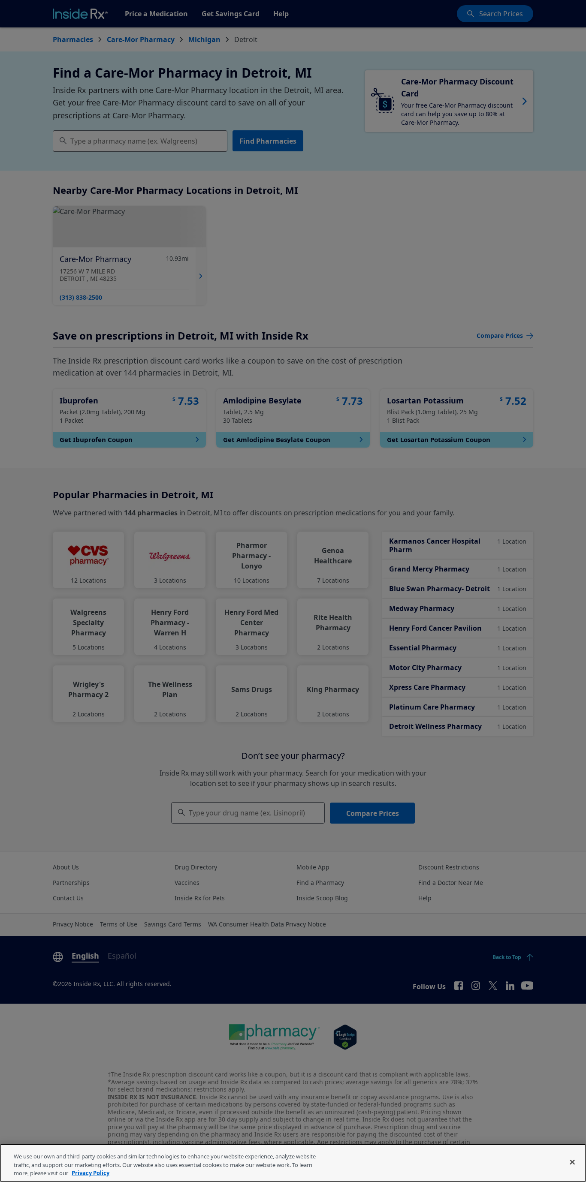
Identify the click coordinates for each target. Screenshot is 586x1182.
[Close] (572, 1161)
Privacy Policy (90, 1173)
